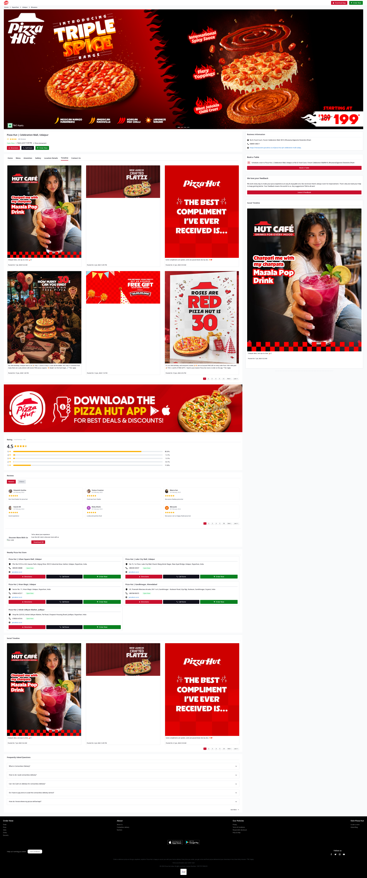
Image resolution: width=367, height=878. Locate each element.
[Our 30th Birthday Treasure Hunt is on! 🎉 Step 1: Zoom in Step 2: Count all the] (44, 317)
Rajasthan (15, 7)
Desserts (6, 835)
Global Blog (354, 827)
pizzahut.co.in (17, 572)
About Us (120, 824)
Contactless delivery (123, 827)
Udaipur (25, 7)
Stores (6, 7)
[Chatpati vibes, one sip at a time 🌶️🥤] (44, 211)
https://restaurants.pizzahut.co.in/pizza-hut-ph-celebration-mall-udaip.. (276, 148)
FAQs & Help (236, 832)
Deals (4, 824)
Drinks (5, 832)
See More (234, 810)
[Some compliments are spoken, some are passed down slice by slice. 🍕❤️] (202, 211)
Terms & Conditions (239, 827)
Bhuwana (34, 7)
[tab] (10, 158)
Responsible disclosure (240, 830)
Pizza (4, 827)
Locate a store (355, 824)
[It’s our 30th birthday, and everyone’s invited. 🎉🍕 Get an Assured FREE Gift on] (202, 317)
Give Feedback (35, 851)
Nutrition (119, 830)
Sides (4, 830)
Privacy (235, 824)
